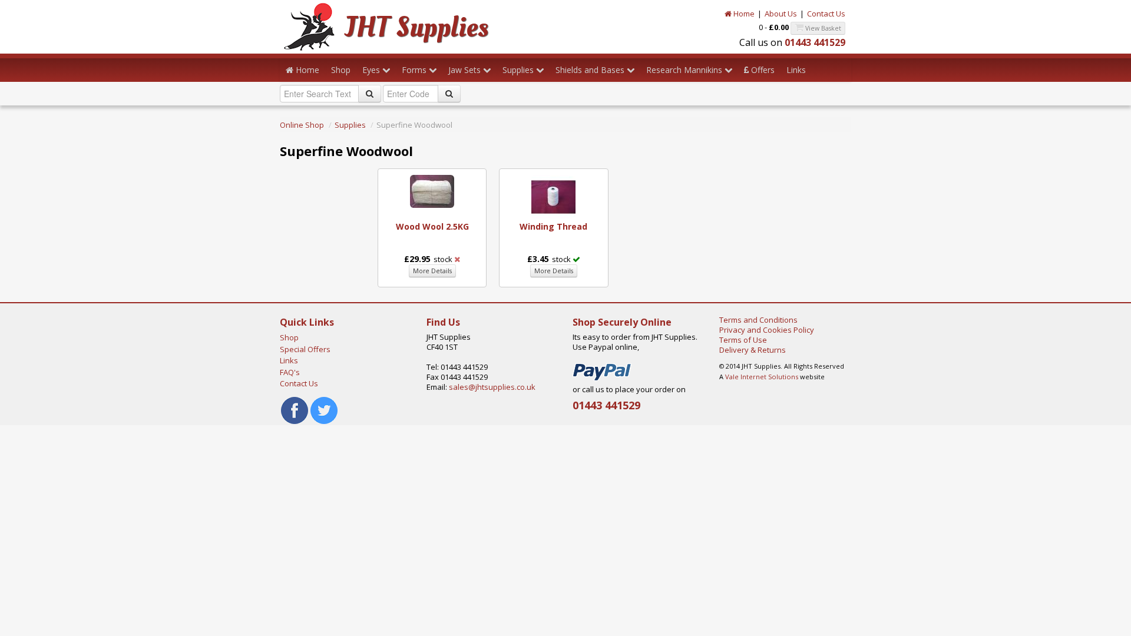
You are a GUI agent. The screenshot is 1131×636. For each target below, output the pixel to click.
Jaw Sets (465, 69)
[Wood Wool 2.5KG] (432, 190)
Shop (340, 69)
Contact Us (826, 13)
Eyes (372, 69)
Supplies (519, 69)
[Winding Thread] (553, 196)
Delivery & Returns (752, 349)
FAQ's (290, 372)
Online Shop (302, 125)
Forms (415, 69)
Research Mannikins (685, 69)
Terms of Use (743, 339)
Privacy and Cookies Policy (766, 329)
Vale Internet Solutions (761, 376)
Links (796, 69)
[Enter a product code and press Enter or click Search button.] (449, 93)
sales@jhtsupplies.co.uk (492, 387)
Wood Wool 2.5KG (432, 226)
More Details (432, 271)
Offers (762, 69)
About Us (781, 13)
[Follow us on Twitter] (324, 409)
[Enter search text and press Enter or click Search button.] (369, 93)
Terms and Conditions (758, 319)
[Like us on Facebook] (294, 409)
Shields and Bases (591, 69)
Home (743, 13)
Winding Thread (553, 226)
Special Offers (305, 349)
